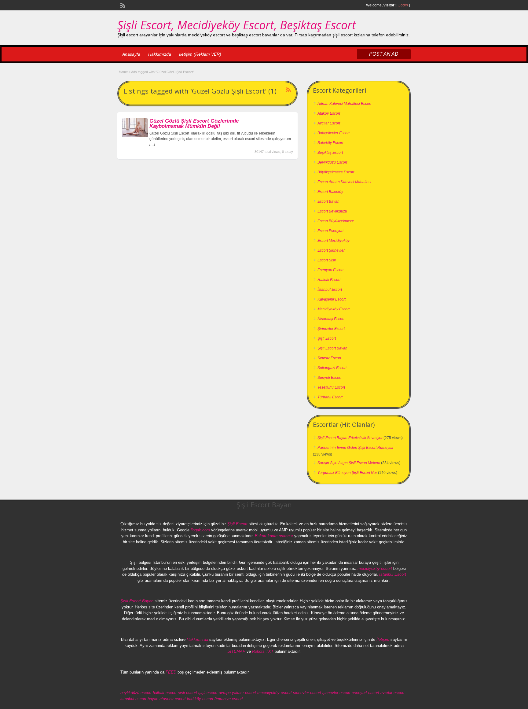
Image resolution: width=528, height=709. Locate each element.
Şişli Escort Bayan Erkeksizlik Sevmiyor (350, 438)
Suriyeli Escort (329, 377)
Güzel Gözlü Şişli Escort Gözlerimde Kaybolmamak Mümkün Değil (194, 123)
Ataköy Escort (328, 113)
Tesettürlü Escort (331, 387)
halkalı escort (165, 692)
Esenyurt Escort (330, 270)
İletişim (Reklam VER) (200, 54)
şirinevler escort (307, 692)
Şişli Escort (326, 338)
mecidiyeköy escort (375, 568)
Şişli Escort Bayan (332, 348)
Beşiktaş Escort (330, 152)
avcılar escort (392, 692)
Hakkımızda (159, 54)
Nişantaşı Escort (330, 319)
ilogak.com (200, 530)
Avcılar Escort (328, 123)
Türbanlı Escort (330, 397)
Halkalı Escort (328, 280)
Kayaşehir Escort (331, 299)
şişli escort (187, 692)
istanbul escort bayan (139, 698)
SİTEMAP (236, 651)
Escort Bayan (328, 201)
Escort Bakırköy (330, 192)
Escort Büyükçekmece (335, 221)
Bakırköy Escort (330, 143)
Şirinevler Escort (331, 329)
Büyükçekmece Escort (335, 172)
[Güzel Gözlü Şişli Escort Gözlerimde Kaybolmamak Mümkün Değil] (135, 136)
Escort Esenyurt (330, 231)
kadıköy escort (200, 698)
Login (403, 5)
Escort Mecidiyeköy (333, 240)
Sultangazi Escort (331, 368)
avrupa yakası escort (237, 692)
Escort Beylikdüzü (332, 211)
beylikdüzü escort (136, 692)
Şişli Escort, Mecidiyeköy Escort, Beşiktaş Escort (236, 25)
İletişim (382, 639)
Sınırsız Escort (329, 358)
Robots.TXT (262, 651)
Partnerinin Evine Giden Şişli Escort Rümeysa (355, 447)
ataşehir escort (173, 698)
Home (123, 72)
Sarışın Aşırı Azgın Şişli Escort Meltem (348, 463)
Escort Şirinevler (331, 250)
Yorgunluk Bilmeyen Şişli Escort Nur (347, 473)
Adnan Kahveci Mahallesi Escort (344, 104)
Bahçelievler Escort (333, 133)
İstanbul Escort (329, 289)
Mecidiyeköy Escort (333, 309)
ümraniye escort (229, 698)
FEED (171, 672)
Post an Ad (383, 54)
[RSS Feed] (122, 4)
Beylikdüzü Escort (332, 162)
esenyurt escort (365, 692)
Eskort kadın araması (274, 536)
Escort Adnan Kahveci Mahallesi (344, 182)
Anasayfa (131, 54)
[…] (152, 144)
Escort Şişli (326, 260)
